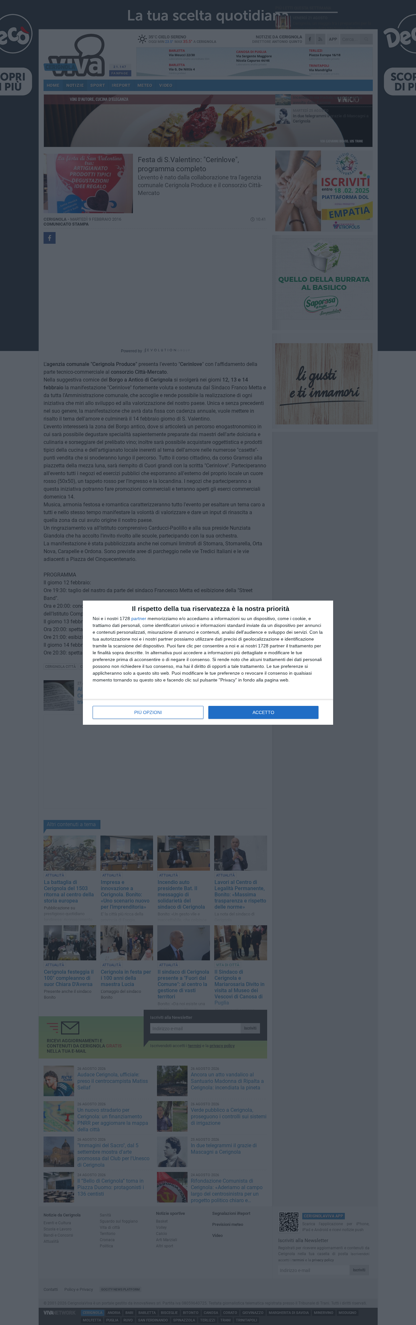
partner (138, 618)
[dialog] (208, 663)
